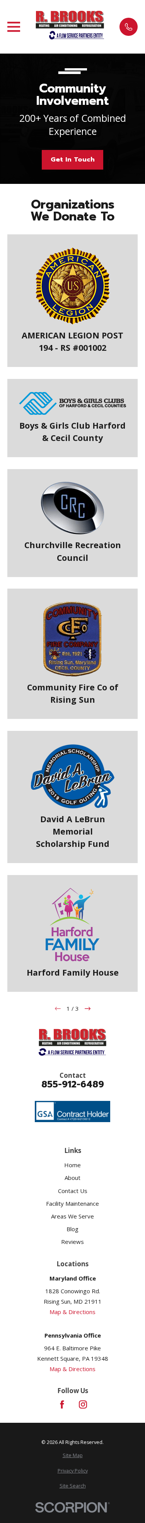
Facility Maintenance (72, 1203)
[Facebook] (62, 1404)
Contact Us (72, 1191)
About (72, 1177)
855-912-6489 (72, 1084)
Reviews (72, 1241)
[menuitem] (72, 1455)
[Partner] (76, 36)
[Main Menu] (13, 26)
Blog (72, 1229)
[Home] (70, 19)
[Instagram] (83, 1404)
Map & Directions (72, 1312)
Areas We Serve (72, 1216)
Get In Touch (73, 159)
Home (72, 1165)
